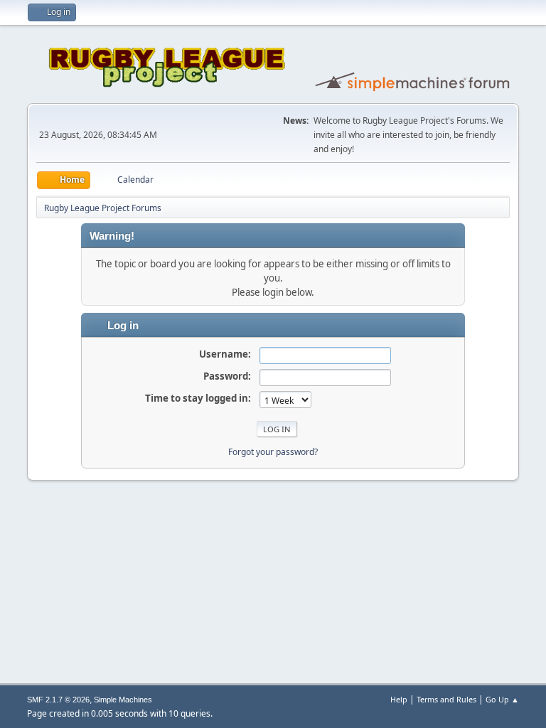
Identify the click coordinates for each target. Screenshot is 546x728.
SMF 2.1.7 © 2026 (58, 699)
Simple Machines (123, 699)
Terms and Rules (446, 699)
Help (398, 699)
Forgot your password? (273, 452)
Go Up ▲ (502, 699)
